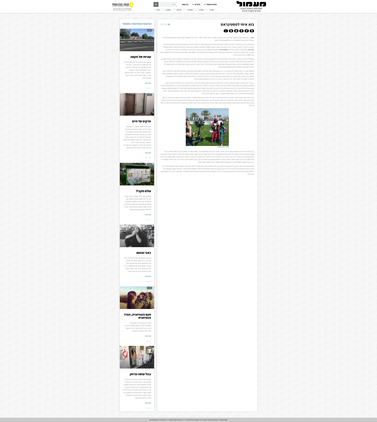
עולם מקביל (143, 191)
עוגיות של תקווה (140, 57)
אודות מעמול (212, 4)
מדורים (197, 4)
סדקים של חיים (141, 121)
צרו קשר (185, 4)
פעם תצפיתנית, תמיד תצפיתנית (137, 316)
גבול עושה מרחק (140, 374)
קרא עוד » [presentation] (147, 83)
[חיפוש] (156, 4)
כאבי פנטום (143, 253)
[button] (252, 30)
